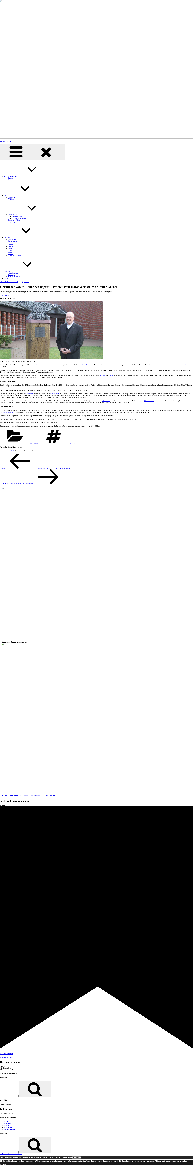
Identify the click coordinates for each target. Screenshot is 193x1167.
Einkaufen (11, 250)
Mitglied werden (13, 180)
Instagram (7, 1124)
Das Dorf (7, 195)
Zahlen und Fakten (14, 220)
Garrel (187, 365)
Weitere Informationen (64, 1157)
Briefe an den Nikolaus (19, 218)
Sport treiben (12, 239)
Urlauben (11, 243)
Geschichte (11, 197)
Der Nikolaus (12, 214)
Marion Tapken (149, 401)
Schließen (3, 1164)
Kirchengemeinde (164, 365)
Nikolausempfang (17, 216)
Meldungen (11, 275)
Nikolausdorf (54, 394)
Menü (62, 159)
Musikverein (106, 401)
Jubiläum (11, 199)
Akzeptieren (76, 1157)
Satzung (10, 178)
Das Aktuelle (8, 271)
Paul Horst (85, 365)
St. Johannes (175, 365)
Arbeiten (11, 248)
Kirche (36, 443)
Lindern (111, 375)
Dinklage (102, 375)
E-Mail (6, 1125)
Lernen (10, 254)
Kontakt (6, 278)
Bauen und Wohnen (14, 255)
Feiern (10, 252)
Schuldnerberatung (8, 412)
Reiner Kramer (4, 295)
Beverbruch (29, 394)
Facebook (7, 1122)
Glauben (10, 246)
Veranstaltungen (13, 273)
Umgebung (11, 222)
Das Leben (7, 237)
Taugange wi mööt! (6, 141)
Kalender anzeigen (6, 1057)
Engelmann (25, 282)
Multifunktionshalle (14, 276)
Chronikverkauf (6, 1054)
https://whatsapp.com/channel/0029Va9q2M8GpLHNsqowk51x (28, 795)
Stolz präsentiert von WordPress (11, 1154)
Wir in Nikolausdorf (10, 176)
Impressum (8, 1127)
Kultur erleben (12, 241)
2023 (31, 443)
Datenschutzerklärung (11, 1129)
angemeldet (10, 451)
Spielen (10, 245)
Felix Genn (36, 365)
